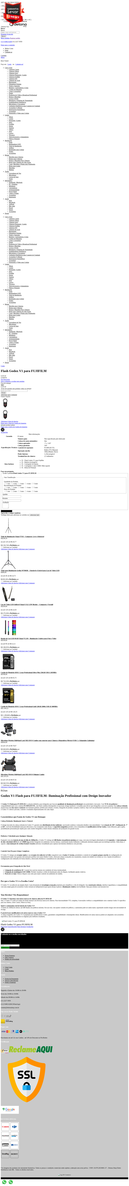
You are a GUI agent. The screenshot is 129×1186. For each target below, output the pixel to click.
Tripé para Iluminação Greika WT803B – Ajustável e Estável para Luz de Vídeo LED (30, 570)
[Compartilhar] (2, 429)
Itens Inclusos (21, 927)
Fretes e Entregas (10, 982)
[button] (9, 395)
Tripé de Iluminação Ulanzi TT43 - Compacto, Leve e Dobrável (22, 536)
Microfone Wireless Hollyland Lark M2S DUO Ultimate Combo (22, 774)
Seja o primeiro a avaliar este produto (12, 381)
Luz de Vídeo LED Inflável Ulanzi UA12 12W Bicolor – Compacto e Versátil (27, 604)
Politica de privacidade (12, 959)
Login (7, 969)
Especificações (12, 927)
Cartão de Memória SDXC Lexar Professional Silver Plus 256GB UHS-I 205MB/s (29, 672)
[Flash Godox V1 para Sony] (5, 408)
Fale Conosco (9, 957)
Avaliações (4, 432)
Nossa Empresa (10, 955)
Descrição (4, 927)
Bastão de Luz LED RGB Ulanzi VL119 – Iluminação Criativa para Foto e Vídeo (28, 638)
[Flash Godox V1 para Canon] (5, 419)
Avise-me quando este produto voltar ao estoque (16, 388)
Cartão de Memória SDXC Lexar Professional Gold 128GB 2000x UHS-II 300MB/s (29, 706)
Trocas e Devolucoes (11, 980)
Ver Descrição (5, 379)
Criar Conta (8, 967)
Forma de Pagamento (11, 979)
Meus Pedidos (9, 971)
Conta (3, 366)
